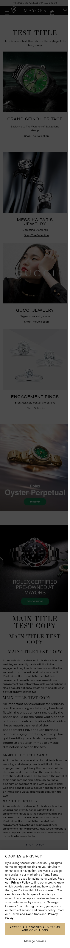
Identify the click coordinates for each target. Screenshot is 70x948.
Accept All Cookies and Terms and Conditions (35, 929)
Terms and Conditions (26, 914)
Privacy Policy (20, 882)
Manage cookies (35, 941)
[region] (35, 899)
